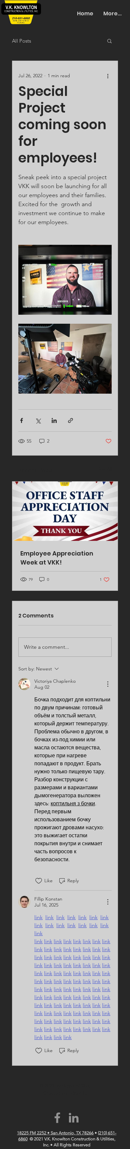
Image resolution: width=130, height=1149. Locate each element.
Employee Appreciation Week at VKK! (56, 558)
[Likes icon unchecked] (38, 881)
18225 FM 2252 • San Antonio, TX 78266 (55, 1132)
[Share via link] (70, 420)
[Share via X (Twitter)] (38, 420)
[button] (109, 40)
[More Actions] (108, 684)
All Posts (21, 41)
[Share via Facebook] (21, 420)
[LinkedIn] (74, 1118)
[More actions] (108, 76)
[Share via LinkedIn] (54, 420)
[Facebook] (57, 1118)
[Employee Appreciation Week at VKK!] (65, 511)
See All (104, 469)
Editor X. (78, 1093)
